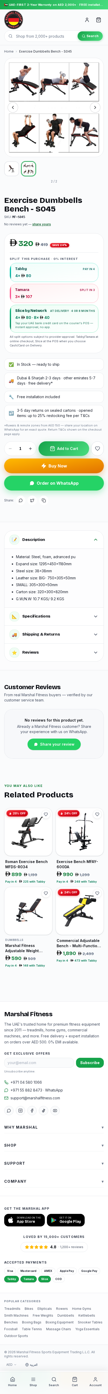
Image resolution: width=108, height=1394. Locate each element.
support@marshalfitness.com (35, 1098)
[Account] (87, 20)
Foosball (11, 1329)
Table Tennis (32, 1329)
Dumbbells (65, 1315)
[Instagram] (20, 1110)
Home (9, 51)
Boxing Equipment (60, 1322)
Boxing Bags (31, 1322)
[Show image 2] (28, 168)
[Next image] (95, 107)
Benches (11, 1322)
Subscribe (90, 1062)
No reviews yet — (27, 224)
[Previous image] (13, 107)
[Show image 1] (11, 168)
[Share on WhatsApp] (20, 500)
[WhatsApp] (9, 1110)
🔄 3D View (22, 148)
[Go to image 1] (50, 152)
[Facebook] (32, 1110)
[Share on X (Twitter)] (32, 500)
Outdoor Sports (16, 1336)
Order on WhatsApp (58, 483)
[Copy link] (43, 500)
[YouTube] (55, 1110)
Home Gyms (81, 1309)
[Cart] (98, 20)
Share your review (57, 744)
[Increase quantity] (30, 448)
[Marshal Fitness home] (13, 19)
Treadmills (12, 1309)
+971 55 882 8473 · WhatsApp (36, 1090)
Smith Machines (16, 1315)
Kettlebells (86, 1315)
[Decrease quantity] (10, 448)
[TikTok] (43, 1110)
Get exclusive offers (27, 1053)
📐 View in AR (52, 148)
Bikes (29, 1309)
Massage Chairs (58, 1329)
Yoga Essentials (87, 1329)
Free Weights (43, 1315)
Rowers (62, 1309)
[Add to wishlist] (97, 448)
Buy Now (57, 466)
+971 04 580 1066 (26, 1082)
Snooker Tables (90, 1322)
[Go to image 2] (55, 152)
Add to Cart (67, 448)
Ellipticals (44, 1309)
